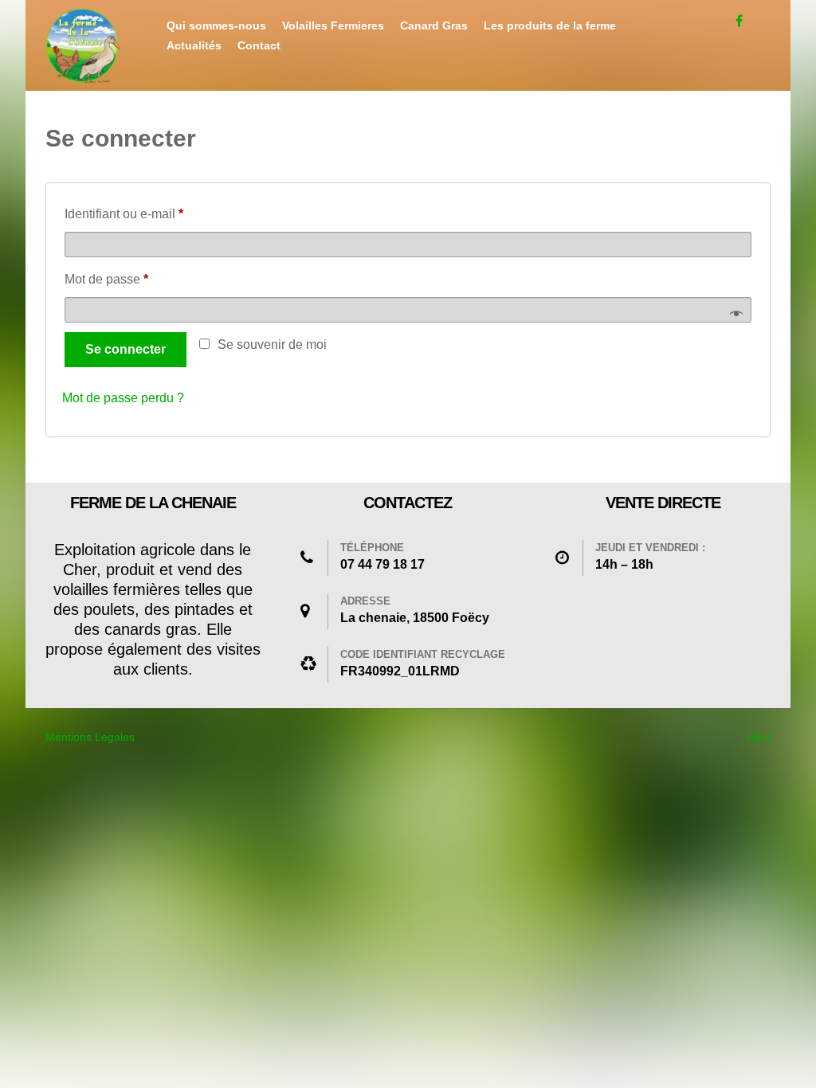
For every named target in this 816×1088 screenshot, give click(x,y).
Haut (759, 736)
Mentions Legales (90, 736)
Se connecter (125, 349)
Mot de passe (137, 279)
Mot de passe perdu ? (123, 398)
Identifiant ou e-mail (155, 213)
